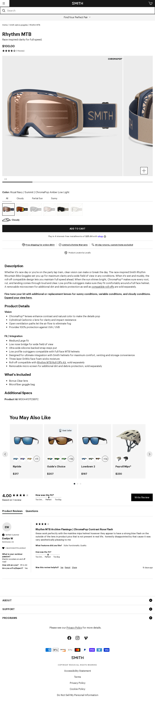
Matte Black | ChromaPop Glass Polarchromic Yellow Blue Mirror (50, 459)
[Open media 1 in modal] (144, 170)
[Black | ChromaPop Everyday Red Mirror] (22, 209)
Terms (77, 676)
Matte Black (125, 459)
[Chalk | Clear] (76, 209)
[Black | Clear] (36, 209)
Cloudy (20, 198)
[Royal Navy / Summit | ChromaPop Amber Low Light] (8, 209)
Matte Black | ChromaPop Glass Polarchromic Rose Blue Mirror (23, 459)
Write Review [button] (142, 497)
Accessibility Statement (77, 670)
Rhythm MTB (35, 25)
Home (4, 25)
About (7, 600)
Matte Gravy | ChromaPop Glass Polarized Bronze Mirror (30, 459)
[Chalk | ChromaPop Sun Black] (63, 209)
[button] (3, 3)
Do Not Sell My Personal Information (77, 695)
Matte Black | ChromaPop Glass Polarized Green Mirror (64, 459)
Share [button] (74, 567)
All (7, 198)
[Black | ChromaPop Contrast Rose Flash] (49, 209)
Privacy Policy (74, 627)
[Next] (149, 454)
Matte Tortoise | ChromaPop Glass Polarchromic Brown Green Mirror (57, 459)
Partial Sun (37, 198)
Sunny (54, 198)
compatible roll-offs (103, 286)
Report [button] (67, 567)
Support (8, 609)
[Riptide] (26, 440)
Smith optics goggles (18, 25)
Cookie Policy (77, 688)
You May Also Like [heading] (30, 417)
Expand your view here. (18, 297)
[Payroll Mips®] (128, 440)
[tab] (12, 511)
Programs (9, 617)
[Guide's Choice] (60, 440)
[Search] (3, 10)
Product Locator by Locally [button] (80, 252)
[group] (26, 451)
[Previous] (5, 454)
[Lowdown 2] (94, 440)
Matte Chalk (118, 459)
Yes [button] (61, 567)
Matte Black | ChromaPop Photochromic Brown (98, 459)
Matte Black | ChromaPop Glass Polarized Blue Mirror (16, 459)
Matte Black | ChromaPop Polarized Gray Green (91, 459)
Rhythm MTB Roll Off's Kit (51, 362)
